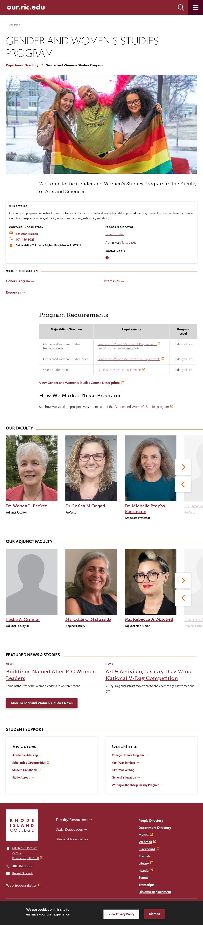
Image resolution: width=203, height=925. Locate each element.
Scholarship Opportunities (29, 762)
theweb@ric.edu (22, 873)
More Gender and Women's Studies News (42, 703)
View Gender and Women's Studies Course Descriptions (79, 382)
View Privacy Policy (121, 914)
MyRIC (144, 834)
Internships (112, 281)
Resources (13, 292)
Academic (14, 25)
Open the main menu (195, 7)
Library (144, 863)
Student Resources (72, 839)
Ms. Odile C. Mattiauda (88, 619)
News (10, 663)
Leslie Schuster (114, 234)
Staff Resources (69, 829)
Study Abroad (21, 777)
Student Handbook (24, 770)
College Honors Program (128, 755)
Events (143, 877)
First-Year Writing (123, 770)
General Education (124, 777)
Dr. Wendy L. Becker (26, 505)
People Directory (151, 820)
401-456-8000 (22, 866)
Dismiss (154, 914)
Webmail (145, 842)
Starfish (144, 856)
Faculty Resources (72, 820)
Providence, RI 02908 (25, 858)
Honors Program (18, 281)
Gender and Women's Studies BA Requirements (127, 344)
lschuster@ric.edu (26, 234)
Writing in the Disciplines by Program (135, 785)
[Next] (183, 467)
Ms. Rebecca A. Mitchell (149, 619)
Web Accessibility (21, 885)
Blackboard (147, 849)
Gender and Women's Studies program (141, 406)
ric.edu (143, 870)
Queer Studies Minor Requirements (119, 370)
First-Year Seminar (123, 762)
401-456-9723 (24, 239)
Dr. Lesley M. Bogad (85, 505)
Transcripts (146, 884)
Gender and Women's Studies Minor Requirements (129, 359)
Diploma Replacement (155, 892)
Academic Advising (25, 755)
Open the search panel (181, 7)
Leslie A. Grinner (23, 619)
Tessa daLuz (129, 242)
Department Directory (22, 65)
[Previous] (183, 484)
